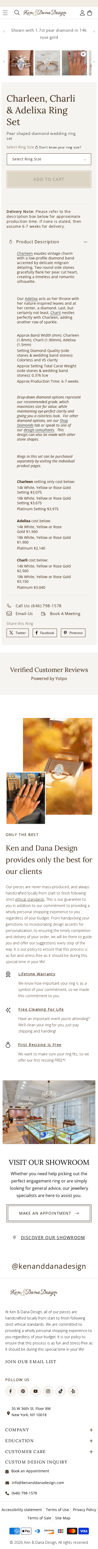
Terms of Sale (39, 1517)
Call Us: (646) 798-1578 (39, 605)
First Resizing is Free (40, 1044)
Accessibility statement (22, 1509)
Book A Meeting (65, 613)
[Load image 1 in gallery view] (20, 63)
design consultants (39, 429)
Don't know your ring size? (60, 147)
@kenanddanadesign (49, 1266)
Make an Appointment (45, 1213)
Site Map (63, 1517)
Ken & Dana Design (40, 1542)
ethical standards (29, 899)
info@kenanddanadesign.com (38, 1482)
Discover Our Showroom (53, 1237)
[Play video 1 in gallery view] (74, 63)
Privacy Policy (84, 1509)
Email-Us (24, 613)
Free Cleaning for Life (41, 1009)
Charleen (25, 253)
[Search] (16, 12)
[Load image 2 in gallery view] (47, 63)
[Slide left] (4, 31)
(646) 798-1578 (24, 1493)
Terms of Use (57, 1509)
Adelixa (31, 298)
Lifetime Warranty (36, 973)
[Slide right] (94, 31)
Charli (55, 312)
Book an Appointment (30, 1470)
